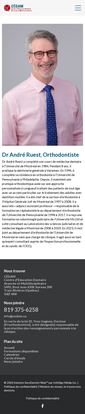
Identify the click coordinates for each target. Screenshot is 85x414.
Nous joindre (13, 361)
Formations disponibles (21, 351)
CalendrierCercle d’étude (15, 356)
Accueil (9, 347)
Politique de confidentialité (42, 398)
